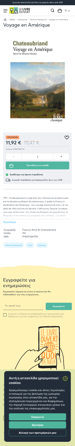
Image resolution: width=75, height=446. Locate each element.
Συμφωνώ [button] (37, 416)
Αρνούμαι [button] (37, 424)
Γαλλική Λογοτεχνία (38, 19)
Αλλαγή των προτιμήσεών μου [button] (37, 432)
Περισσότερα (9, 222)
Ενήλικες (42, 245)
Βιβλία (12, 19)
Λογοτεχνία (22, 19)
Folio (30, 245)
